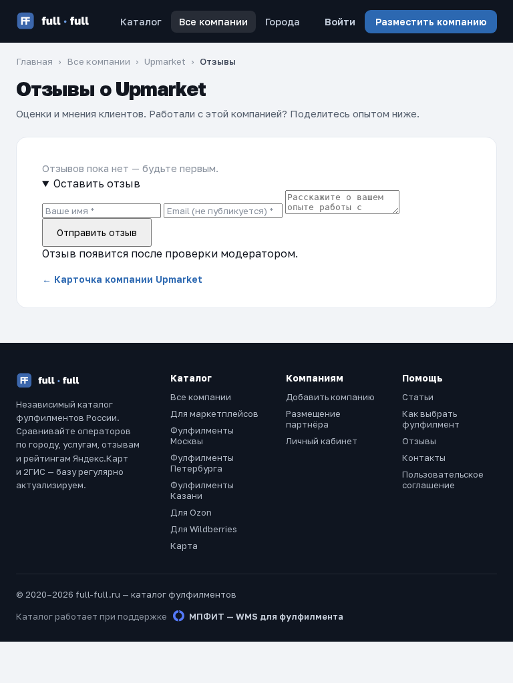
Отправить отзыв (97, 232)
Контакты (424, 457)
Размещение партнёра (313, 419)
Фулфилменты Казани (202, 490)
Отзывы (419, 441)
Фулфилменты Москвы (202, 435)
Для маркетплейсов (214, 413)
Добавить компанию (330, 397)
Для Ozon (191, 512)
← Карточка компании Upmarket (122, 279)
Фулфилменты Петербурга (202, 463)
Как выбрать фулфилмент (431, 419)
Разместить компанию (430, 21)
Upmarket (165, 61)
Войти (340, 21)
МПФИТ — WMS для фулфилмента (266, 616)
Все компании (213, 21)
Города (282, 21)
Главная (34, 61)
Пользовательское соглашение (443, 479)
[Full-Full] (53, 21)
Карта (184, 545)
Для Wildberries (203, 529)
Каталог (141, 21)
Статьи (418, 397)
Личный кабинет (321, 441)
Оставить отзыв (96, 183)
